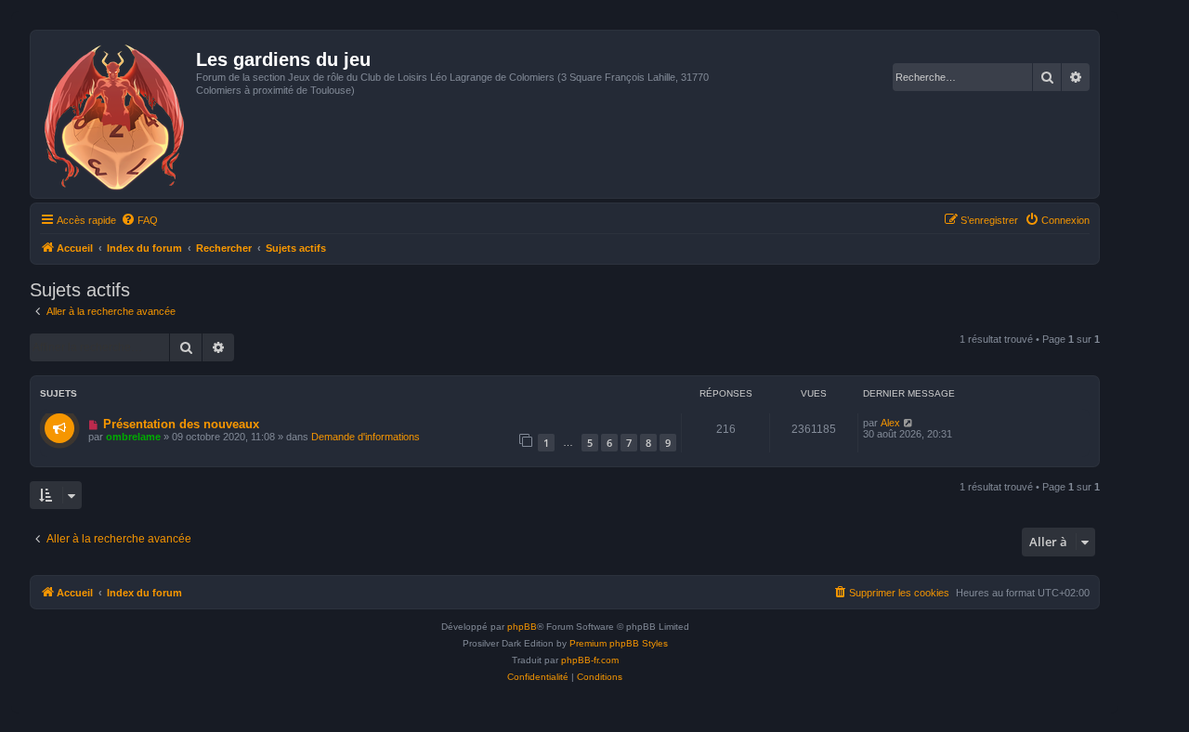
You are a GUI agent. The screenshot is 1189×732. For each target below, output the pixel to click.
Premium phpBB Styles (618, 643)
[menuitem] (139, 220)
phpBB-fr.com (590, 660)
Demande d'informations (365, 436)
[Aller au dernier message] (909, 422)
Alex (890, 422)
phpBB (522, 626)
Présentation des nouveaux (181, 424)
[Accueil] (115, 114)
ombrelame (133, 436)
